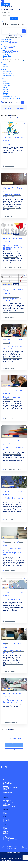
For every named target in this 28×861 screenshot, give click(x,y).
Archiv (3, 78)
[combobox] (14, 60)
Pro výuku (4, 48)
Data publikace (8, 108)
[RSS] (2, 102)
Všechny (14, 42)
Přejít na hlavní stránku (15, 738)
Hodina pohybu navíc (9, 96)
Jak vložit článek (14, 750)
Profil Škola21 (7, 71)
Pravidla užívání (7, 782)
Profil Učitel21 (7, 73)
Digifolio (13, 47)
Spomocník (6, 58)
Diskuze (5, 82)
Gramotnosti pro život (9, 807)
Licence (5, 789)
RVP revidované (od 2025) (12, 51)
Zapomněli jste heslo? (7, 21)
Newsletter (6, 788)
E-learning (6, 84)
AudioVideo (6, 85)
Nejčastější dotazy (8, 792)
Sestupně (20, 108)
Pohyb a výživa (7, 95)
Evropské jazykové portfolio (11, 98)
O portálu (5, 781)
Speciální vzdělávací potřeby (12, 59)
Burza (5, 87)
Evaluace (3, 69)
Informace (6, 780)
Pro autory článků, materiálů (10, 787)
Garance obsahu (7, 783)
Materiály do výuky (6, 39)
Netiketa (5, 784)
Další (2, 45)
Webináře (6, 54)
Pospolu (5, 93)
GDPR (4, 791)
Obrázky (5, 89)
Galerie (5, 91)
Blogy (5, 64)
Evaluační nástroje (8, 75)
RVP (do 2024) (8, 47)
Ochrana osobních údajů (13, 853)
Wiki (4, 80)
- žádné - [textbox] (7, 61)
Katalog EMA (7, 56)
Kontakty (5, 786)
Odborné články (5, 41)
